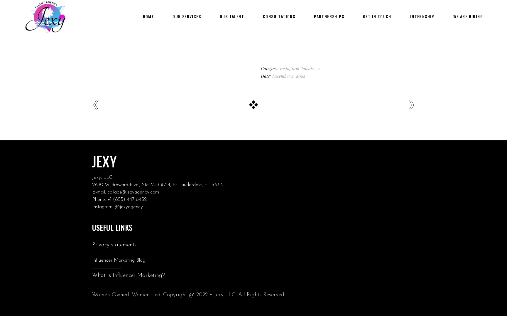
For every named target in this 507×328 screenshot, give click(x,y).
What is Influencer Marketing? (128, 275)
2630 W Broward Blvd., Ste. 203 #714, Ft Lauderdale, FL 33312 (158, 184)
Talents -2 (310, 68)
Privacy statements (114, 245)
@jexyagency (129, 206)
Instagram (289, 68)
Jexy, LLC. (103, 177)
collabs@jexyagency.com (133, 192)
